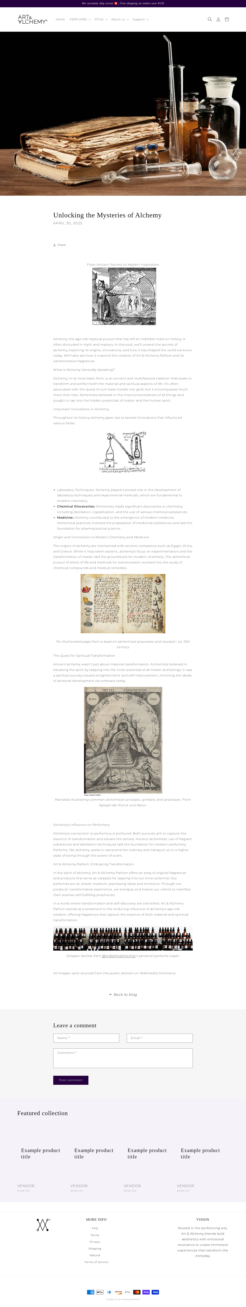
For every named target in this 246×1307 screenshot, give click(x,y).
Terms (95, 1235)
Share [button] (62, 245)
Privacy (95, 1242)
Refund (95, 1255)
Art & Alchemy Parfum (127, 1299)
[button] (79, 19)
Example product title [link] (40, 1153)
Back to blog (125, 995)
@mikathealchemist (119, 956)
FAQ (95, 1228)
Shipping (94, 1248)
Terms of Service (96, 1262)
